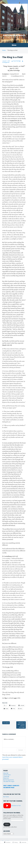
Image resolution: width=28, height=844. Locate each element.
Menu (14, 45)
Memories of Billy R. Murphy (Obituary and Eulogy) (21, 725)
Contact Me (6, 776)
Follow (7, 824)
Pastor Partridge (14, 35)
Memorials (6, 778)
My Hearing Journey (8, 780)
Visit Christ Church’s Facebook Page (11, 786)
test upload (6, 722)
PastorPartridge (17, 61)
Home (4, 50)
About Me (5, 773)
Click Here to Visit (16, 805)
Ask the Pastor (7, 775)
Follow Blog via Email (11, 813)
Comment (20, 750)
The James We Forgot (8, 781)
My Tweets (6, 797)
